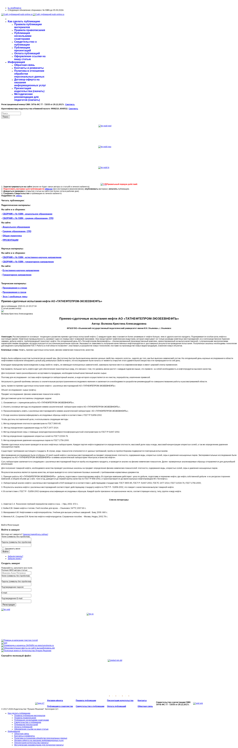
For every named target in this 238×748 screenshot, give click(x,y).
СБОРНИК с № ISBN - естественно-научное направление (32, 257)
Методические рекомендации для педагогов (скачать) (27, 97)
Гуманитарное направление (17, 275)
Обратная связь (24, 65)
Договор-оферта (55, 700)
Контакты (142, 700)
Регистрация (9, 604)
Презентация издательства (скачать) (29, 90)
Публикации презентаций (22, 49)
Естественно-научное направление (21, 270)
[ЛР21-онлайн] (27, 645)
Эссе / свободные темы (15, 296)
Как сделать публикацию (24, 21)
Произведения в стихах (15, 288)
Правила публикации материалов (28, 26)
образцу (49, 189)
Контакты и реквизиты (29, 68)
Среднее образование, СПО (17, 231)
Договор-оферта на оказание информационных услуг (39, 740)
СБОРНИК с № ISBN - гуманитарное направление (28, 261)
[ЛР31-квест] (28, 648)
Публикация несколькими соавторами (22, 36)
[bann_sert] (4, 643)
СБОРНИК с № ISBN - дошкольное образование (27, 214)
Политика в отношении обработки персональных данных (40, 738)
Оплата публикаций (27, 53)
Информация (16, 62)
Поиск (5, 117)
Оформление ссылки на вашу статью (29, 58)
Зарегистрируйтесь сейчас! (35, 534)
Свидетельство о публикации (25, 43)
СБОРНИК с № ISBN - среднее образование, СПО (28, 218)
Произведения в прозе (14, 292)
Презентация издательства (120, 700)
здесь (19, 196)
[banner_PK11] (26, 650)
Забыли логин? (15, 558)
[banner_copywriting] (19, 640)
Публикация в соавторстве (60, 706)
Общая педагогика (12, 235)
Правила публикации (86, 700)
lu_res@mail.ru (14, 8)
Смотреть (70, 104)
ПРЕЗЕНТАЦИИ (10, 240)
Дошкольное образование (16, 227)
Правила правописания (29, 30)
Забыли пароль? (15, 556)
